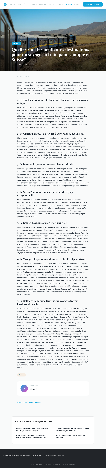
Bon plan (25, 4)
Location (51, 4)
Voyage (76, 4)
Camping (34, 4)
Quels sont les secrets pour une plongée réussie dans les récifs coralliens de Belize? (32, 436)
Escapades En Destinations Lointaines (22, 455)
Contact (61, 455)
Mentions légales (50, 455)
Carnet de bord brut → (93, 4)
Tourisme (60, 4)
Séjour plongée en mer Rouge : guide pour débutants (71, 436)
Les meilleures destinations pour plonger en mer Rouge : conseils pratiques (32, 429)
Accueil (12, 4)
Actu (19, 4)
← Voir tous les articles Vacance (29, 402)
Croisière (42, 4)
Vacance (69, 4)
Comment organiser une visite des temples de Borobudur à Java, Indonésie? (72, 429)
